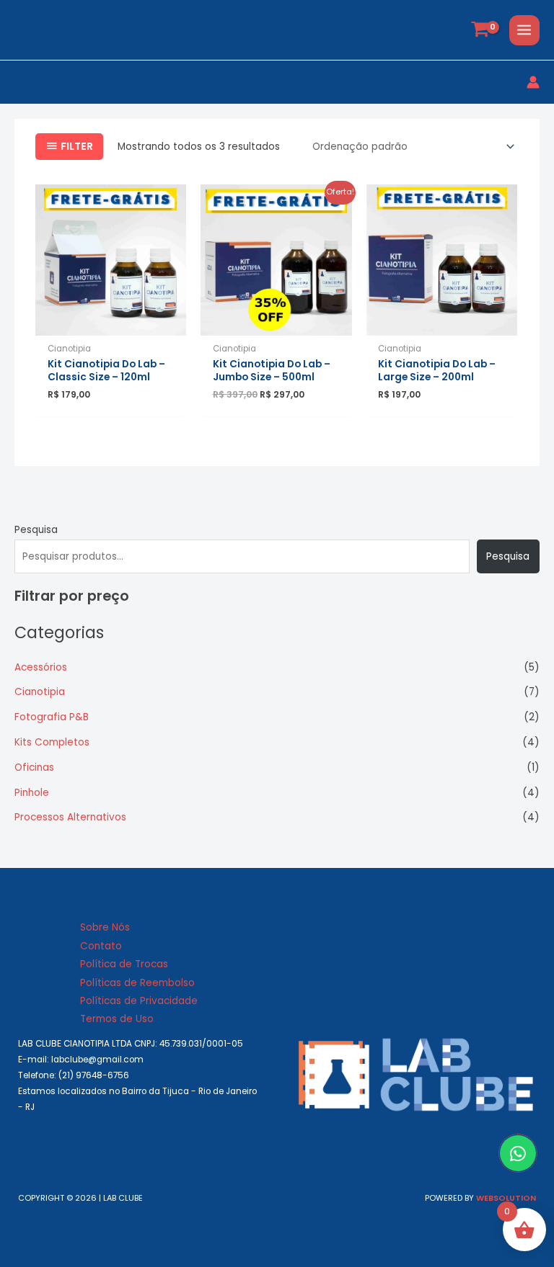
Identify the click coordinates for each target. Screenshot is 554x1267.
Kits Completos (51, 742)
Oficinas (34, 767)
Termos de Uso (117, 1019)
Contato (101, 946)
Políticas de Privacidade (139, 1001)
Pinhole (31, 793)
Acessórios (40, 667)
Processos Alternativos (70, 817)
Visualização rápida (111, 324)
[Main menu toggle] (524, 30)
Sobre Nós (105, 927)
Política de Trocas (124, 964)
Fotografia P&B (51, 717)
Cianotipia (39, 692)
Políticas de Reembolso (137, 983)
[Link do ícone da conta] (533, 82)
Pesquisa (36, 530)
